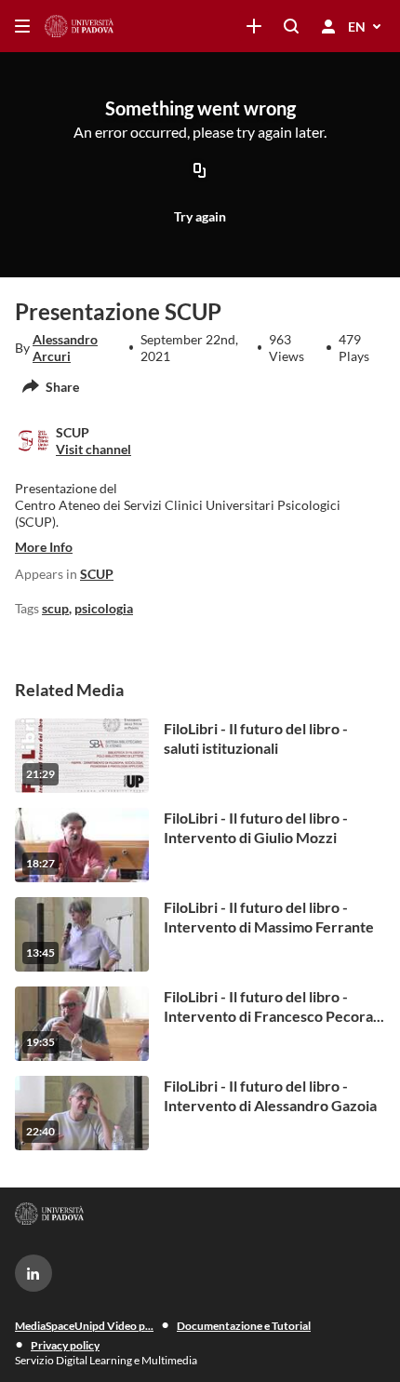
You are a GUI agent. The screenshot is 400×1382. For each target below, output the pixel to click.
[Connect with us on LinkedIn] (33, 1273)
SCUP (96, 574)
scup (55, 608)
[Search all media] (291, 26)
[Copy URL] (200, 172)
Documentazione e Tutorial (244, 1326)
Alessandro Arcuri (65, 347)
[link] (254, 26)
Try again (200, 216)
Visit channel (93, 449)
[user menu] (328, 26)
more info (44, 547)
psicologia (103, 608)
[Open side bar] (22, 26)
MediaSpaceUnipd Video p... (84, 1326)
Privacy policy (65, 1345)
